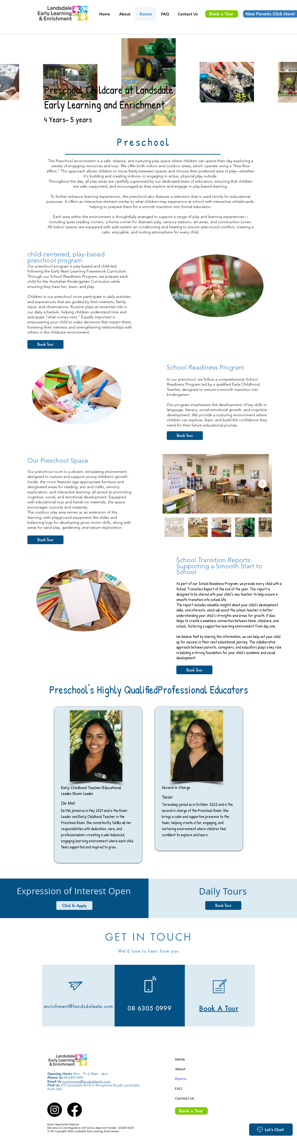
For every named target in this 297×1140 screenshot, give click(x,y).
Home (180, 1059)
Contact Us (184, 1098)
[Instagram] (54, 1109)
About (180, 1069)
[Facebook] (74, 1109)
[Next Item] (262, 483)
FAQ (178, 1088)
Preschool (146, 142)
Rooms (180, 1078)
